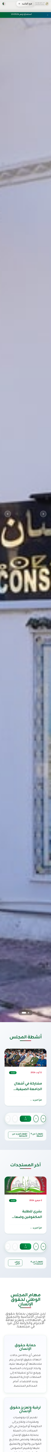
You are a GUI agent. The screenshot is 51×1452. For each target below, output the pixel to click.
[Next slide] (43, 514)
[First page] (7, 1118)
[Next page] (36, 1118)
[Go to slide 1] (27, 1012)
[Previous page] (15, 1118)
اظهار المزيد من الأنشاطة (19, 1135)
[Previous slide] (8, 514)
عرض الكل (17, 1262)
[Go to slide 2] (22, 1012)
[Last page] (43, 1118)
